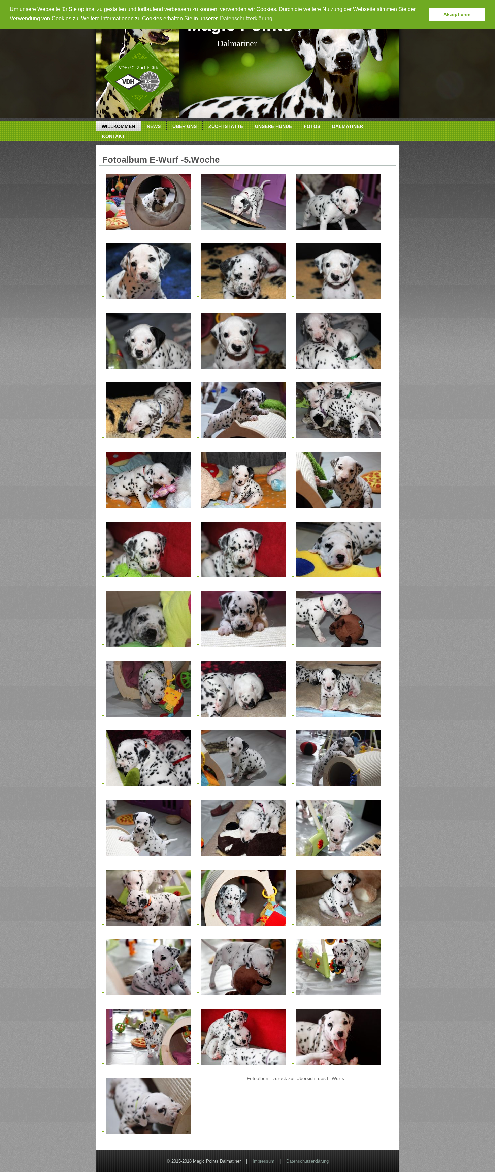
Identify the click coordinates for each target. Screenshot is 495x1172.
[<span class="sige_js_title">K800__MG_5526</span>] (148, 1063)
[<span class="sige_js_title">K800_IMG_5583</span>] (148, 367)
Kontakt (113, 136)
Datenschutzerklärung (307, 1161)
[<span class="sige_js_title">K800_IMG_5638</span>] (148, 715)
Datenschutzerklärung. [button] (247, 18)
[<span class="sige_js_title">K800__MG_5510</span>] (338, 924)
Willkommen (118, 126)
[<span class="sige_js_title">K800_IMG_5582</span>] (338, 297)
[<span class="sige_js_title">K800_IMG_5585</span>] (338, 367)
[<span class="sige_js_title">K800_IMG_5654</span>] (148, 854)
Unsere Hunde (273, 126)
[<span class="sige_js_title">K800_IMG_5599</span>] (148, 506)
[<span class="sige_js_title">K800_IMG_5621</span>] (148, 645)
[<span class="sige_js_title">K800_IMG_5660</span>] (243, 854)
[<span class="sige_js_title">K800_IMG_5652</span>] (338, 784)
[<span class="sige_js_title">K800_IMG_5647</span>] (148, 784)
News (154, 126)
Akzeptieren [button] (457, 14)
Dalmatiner (347, 126)
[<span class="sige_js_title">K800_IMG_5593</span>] (243, 436)
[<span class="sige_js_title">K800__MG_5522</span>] (338, 993)
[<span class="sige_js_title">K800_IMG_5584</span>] (243, 367)
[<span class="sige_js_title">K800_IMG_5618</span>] (338, 575)
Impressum (263, 1161)
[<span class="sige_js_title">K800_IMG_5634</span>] (338, 645)
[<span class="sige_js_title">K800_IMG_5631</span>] (243, 645)
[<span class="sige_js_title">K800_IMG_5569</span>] (338, 228)
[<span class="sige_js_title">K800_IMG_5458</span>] (148, 228)
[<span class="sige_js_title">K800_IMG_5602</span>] (243, 506)
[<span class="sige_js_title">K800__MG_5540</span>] (338, 1063)
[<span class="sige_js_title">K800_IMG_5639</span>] (243, 715)
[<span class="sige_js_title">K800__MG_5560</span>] (148, 1132)
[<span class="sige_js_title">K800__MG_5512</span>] (148, 993)
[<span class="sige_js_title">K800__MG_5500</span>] (148, 924)
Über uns (184, 126)
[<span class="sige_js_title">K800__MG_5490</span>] (338, 854)
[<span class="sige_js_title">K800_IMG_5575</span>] (148, 297)
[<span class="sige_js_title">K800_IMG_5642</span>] (338, 715)
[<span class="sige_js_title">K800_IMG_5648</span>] (243, 784)
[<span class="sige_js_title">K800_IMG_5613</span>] (148, 575)
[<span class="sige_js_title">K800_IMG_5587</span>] (148, 436)
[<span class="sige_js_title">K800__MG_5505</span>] (243, 924)
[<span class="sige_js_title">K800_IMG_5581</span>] (243, 297)
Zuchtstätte (225, 126)
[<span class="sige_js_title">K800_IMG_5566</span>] (243, 228)
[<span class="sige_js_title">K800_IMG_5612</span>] (338, 506)
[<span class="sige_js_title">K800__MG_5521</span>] (243, 993)
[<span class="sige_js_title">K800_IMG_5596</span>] (338, 436)
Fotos (312, 126)
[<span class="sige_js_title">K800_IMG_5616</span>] (243, 575)
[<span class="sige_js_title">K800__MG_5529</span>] (243, 1063)
